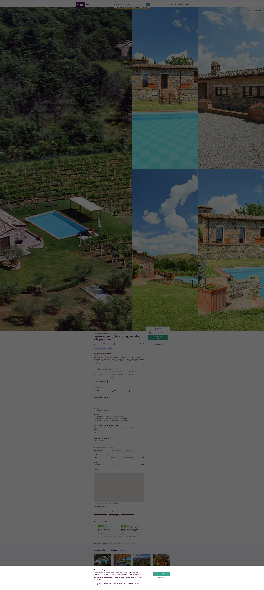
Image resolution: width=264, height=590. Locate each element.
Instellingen (161, 577)
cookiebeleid (126, 577)
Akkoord (161, 573)
